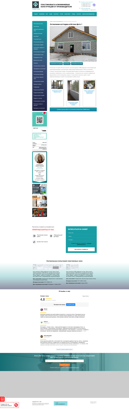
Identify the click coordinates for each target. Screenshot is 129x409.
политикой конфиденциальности (84, 244)
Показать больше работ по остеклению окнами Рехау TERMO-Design (73, 109)
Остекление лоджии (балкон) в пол (57, 91)
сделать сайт (93, 401)
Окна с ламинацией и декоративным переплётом (89, 92)
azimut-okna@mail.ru (60, 404)
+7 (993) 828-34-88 (85, 6)
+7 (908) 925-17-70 (85, 5)
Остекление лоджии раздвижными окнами (73, 103)
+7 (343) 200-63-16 (85, 3)
